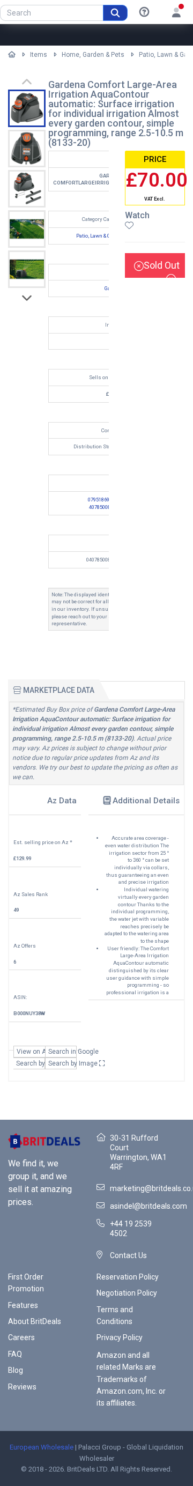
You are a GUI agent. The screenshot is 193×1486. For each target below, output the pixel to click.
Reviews (22, 1387)
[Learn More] (144, 12)
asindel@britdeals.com (148, 1206)
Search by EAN (30, 1063)
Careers (21, 1337)
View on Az (31, 1051)
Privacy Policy (119, 1337)
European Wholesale (41, 1447)
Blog (15, 1370)
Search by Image (62, 1063)
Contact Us (128, 1255)
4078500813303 (106, 507)
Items (38, 54)
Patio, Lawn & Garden (100, 236)
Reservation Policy (127, 1277)
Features (23, 1305)
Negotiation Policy (126, 1293)
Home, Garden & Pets (93, 54)
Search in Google (62, 1051)
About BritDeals (34, 1321)
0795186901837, (106, 499)
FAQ (15, 1354)
